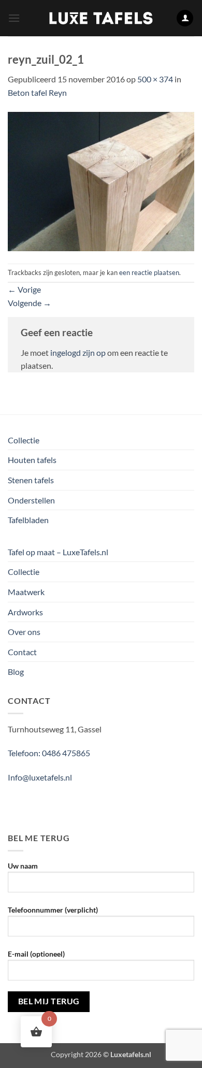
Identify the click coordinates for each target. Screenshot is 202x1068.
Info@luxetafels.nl (40, 777)
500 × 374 (155, 79)
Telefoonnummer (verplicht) (53, 909)
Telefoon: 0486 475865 (49, 753)
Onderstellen (31, 500)
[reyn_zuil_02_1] (101, 180)
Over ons (24, 632)
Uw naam (23, 865)
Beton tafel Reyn (37, 92)
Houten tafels (32, 460)
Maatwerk (26, 592)
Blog (16, 671)
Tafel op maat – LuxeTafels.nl (58, 552)
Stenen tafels (31, 480)
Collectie (23, 440)
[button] (14, 18)
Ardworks (25, 612)
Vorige (24, 289)
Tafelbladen (28, 520)
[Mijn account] (185, 18)
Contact (22, 652)
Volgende (29, 303)
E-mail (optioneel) (36, 953)
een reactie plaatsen (149, 272)
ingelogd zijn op (78, 352)
